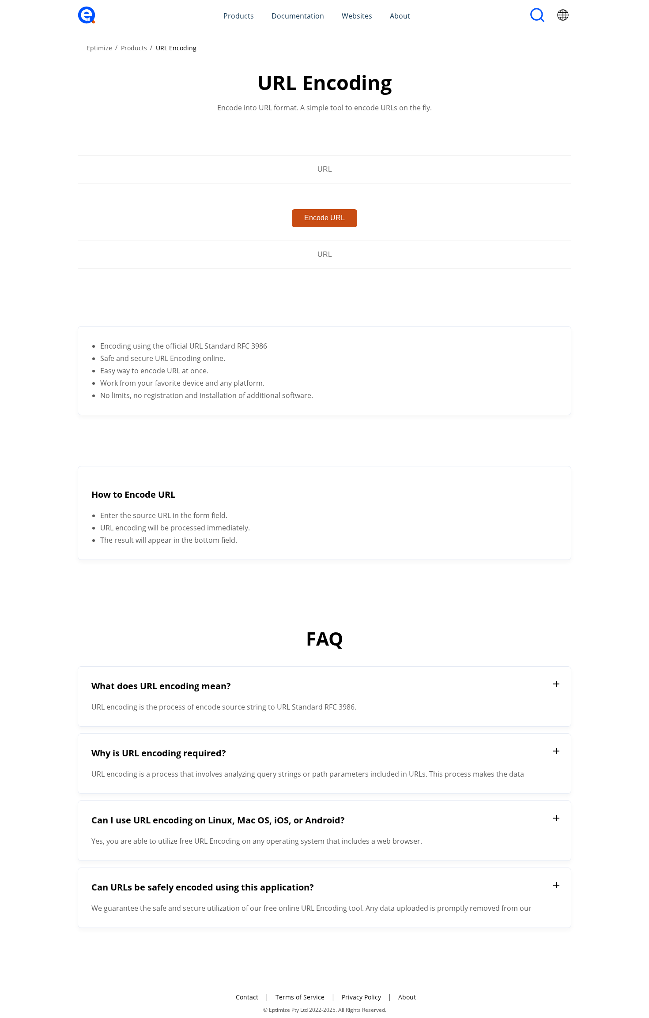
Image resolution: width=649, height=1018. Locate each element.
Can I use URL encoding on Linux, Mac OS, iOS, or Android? (218, 820)
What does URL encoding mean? (161, 686)
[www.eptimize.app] (86, 21)
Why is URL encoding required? (158, 753)
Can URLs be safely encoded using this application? (202, 887)
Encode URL (324, 218)
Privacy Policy (361, 997)
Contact (247, 997)
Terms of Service (299, 997)
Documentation (298, 16)
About (400, 16)
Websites (357, 16)
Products (238, 16)
